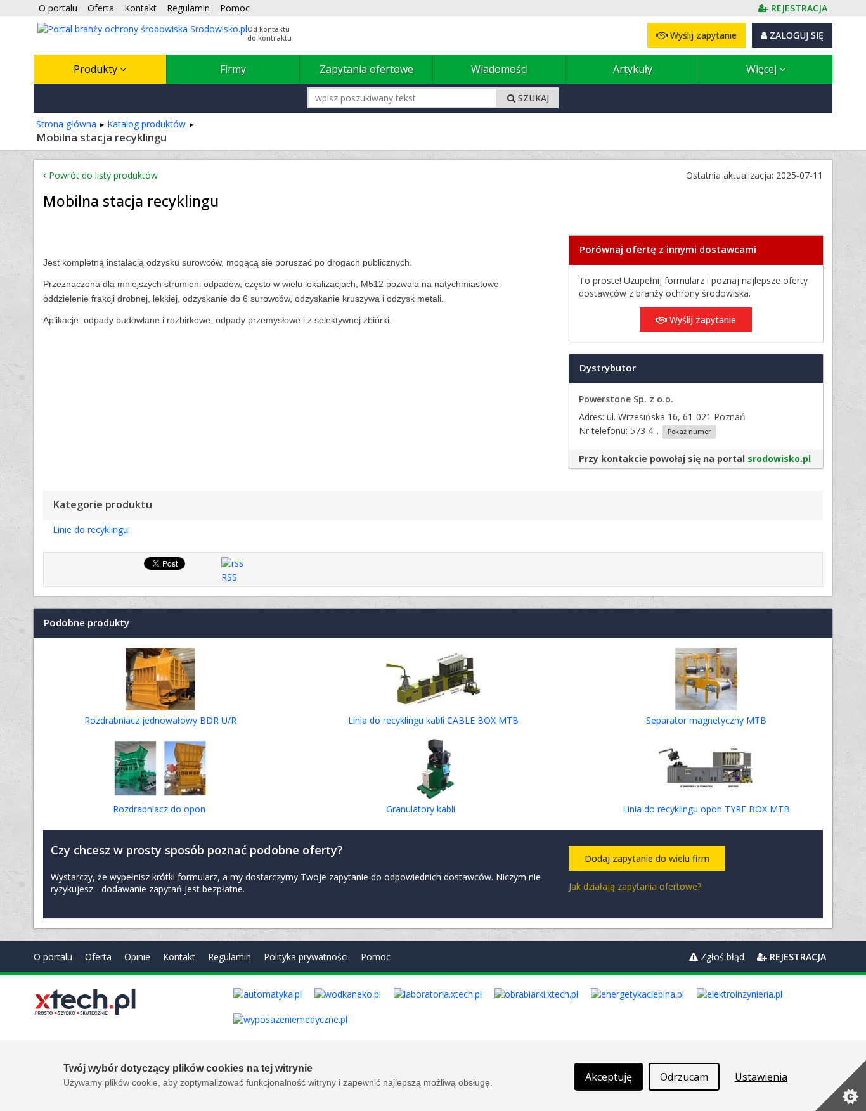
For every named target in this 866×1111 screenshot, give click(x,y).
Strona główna (66, 124)
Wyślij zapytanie (702, 35)
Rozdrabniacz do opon (159, 809)
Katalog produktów (146, 124)
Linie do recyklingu (90, 529)
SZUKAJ (532, 98)
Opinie (137, 957)
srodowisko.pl (779, 459)
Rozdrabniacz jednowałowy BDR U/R (160, 720)
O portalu (53, 957)
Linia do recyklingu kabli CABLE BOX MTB (433, 720)
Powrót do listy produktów (102, 175)
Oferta (98, 957)
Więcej (762, 69)
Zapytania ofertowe (366, 69)
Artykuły (632, 69)
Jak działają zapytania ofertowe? (635, 886)
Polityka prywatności (306, 957)
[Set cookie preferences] (840, 1085)
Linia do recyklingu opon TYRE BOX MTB (706, 809)
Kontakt (179, 957)
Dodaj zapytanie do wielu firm (647, 858)
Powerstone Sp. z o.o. (626, 399)
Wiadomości (499, 69)
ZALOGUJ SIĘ (795, 35)
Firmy (233, 69)
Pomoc (376, 957)
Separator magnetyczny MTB (706, 720)
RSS (229, 577)
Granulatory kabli (420, 809)
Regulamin (229, 957)
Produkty (97, 69)
